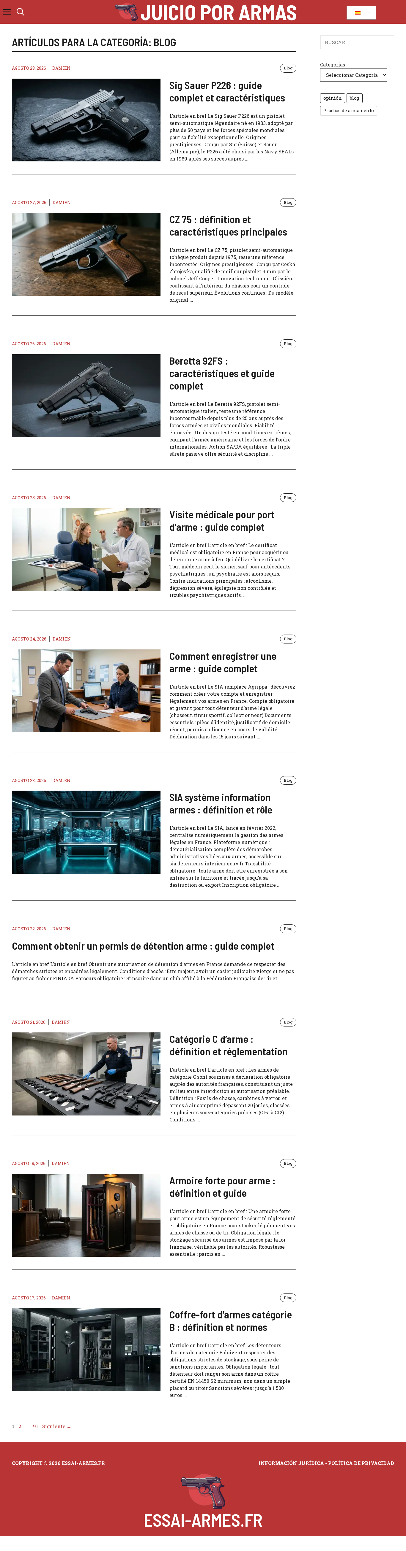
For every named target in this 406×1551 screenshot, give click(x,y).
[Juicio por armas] (126, 12)
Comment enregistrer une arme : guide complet (222, 661)
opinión (332, 98)
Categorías (332, 64)
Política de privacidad (361, 1463)
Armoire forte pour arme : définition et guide (222, 1186)
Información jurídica (291, 1463)
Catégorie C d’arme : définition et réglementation (228, 1044)
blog (354, 98)
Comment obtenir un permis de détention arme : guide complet (143, 945)
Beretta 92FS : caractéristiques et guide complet (222, 373)
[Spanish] (360, 12)
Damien (61, 68)
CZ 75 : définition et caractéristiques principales (228, 225)
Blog (288, 68)
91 (36, 1426)
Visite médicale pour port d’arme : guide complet (222, 520)
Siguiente (56, 1426)
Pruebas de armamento (348, 110)
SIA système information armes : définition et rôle (220, 803)
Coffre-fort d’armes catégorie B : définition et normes (230, 1320)
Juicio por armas (219, 12)
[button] (20, 12)
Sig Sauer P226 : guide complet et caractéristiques (227, 91)
